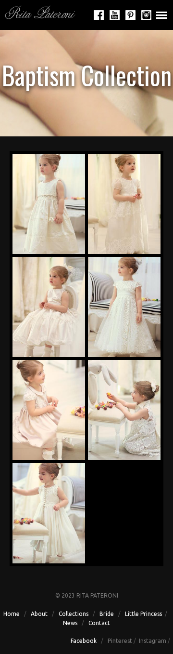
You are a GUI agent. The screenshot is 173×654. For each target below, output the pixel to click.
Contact (99, 623)
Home (11, 614)
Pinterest (120, 641)
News (70, 623)
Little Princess (143, 614)
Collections (73, 614)
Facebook (84, 641)
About (38, 614)
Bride (106, 614)
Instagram (152, 641)
